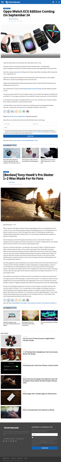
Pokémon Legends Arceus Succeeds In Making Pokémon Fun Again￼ (11, 324)
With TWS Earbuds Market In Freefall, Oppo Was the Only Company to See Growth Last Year (11, 161)
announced (17, 72)
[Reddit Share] (16, 111)
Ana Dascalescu (14, 19)
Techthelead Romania (9, 438)
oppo (36, 140)
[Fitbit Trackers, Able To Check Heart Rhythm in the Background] (30, 157)
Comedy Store (20, 438)
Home (25, 458)
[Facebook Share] (4, 111)
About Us (13, 458)
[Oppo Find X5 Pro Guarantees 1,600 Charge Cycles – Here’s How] (49, 157)
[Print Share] (27, 111)
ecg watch (18, 140)
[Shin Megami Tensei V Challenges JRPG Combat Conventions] (30, 320)
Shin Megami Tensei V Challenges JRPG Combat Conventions (28, 324)
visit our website (38, 132)
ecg (13, 140)
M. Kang (12, 182)
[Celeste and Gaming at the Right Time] (49, 320)
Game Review (16, 303)
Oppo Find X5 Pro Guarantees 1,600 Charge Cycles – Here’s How (48, 161)
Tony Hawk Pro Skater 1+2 (49, 303)
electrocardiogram (28, 140)
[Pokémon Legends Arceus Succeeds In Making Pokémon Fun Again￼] (11, 320)
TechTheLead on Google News (16, 116)
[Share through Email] (23, 111)
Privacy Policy (6, 458)
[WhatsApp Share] (20, 111)
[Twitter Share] (8, 111)
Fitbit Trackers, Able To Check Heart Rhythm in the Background (30, 160)
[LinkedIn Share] (12, 111)
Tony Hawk (23, 303)
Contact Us (20, 458)
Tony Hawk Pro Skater (34, 303)
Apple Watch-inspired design (32, 88)
